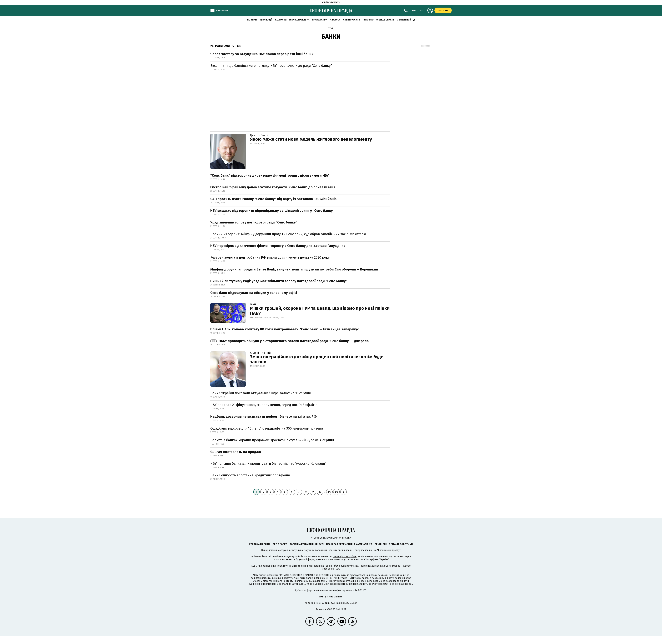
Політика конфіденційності (306, 544)
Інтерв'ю (368, 19)
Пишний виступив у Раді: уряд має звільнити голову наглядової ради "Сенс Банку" (278, 281)
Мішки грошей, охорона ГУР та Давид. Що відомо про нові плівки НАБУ (320, 311)
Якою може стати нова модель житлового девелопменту (311, 139)
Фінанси (335, 19)
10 (320, 491)
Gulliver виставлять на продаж (235, 452)
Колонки (281, 19)
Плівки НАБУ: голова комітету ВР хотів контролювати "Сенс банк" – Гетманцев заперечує (284, 329)
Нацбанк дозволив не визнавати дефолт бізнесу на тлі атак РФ (263, 416)
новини (252, 19)
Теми (331, 28)
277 (329, 491)
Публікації (265, 19)
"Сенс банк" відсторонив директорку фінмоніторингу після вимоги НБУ (269, 175)
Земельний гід (406, 19)
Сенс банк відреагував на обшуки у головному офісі (253, 293)
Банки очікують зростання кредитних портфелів (250, 475)
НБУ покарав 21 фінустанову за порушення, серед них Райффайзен (264, 405)
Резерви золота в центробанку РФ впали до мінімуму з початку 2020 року (270, 257)
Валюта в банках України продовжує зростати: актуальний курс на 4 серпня (272, 440)
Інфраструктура (299, 19)
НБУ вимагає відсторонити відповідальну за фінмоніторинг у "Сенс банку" (272, 210)
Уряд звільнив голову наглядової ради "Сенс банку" (253, 222)
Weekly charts (385, 19)
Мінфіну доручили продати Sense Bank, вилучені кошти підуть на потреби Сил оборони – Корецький (294, 269)
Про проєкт (280, 544)
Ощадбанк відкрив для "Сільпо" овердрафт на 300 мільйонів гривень (266, 428)
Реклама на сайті (259, 544)
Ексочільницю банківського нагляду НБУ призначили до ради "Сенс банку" (271, 66)
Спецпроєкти (351, 19)
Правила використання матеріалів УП (349, 544)
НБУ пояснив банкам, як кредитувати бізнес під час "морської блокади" (268, 463)
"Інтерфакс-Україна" (345, 556)
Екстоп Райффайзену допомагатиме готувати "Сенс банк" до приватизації (272, 187)
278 (336, 491)
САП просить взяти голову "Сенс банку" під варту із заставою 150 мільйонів (273, 199)
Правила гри (319, 19)
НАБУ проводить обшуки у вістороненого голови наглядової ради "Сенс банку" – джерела (290, 341)
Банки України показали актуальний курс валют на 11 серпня (260, 393)
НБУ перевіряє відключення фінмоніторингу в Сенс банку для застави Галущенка (277, 246)
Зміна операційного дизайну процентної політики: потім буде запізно (316, 359)
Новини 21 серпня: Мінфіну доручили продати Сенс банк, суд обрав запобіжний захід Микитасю (288, 234)
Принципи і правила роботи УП (394, 544)
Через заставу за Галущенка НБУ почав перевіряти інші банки (262, 54)
